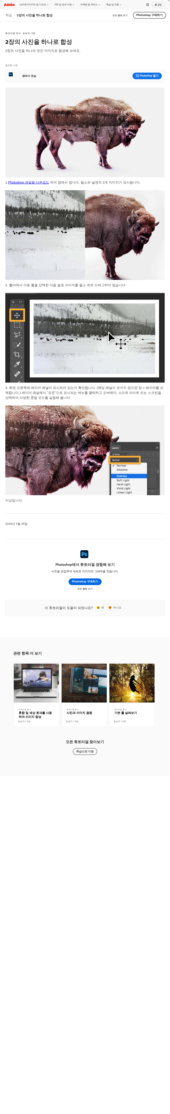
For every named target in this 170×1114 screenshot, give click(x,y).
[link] (9, 15)
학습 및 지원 (112, 4)
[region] (36, 695)
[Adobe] (9, 4)
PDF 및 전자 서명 (63, 4)
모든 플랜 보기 (120, 15)
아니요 (117, 607)
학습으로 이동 (85, 751)
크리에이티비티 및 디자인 (32, 4)
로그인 (158, 4)
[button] (147, 4)
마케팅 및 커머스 (89, 4)
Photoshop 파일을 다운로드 (28, 182)
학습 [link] (9, 15)
